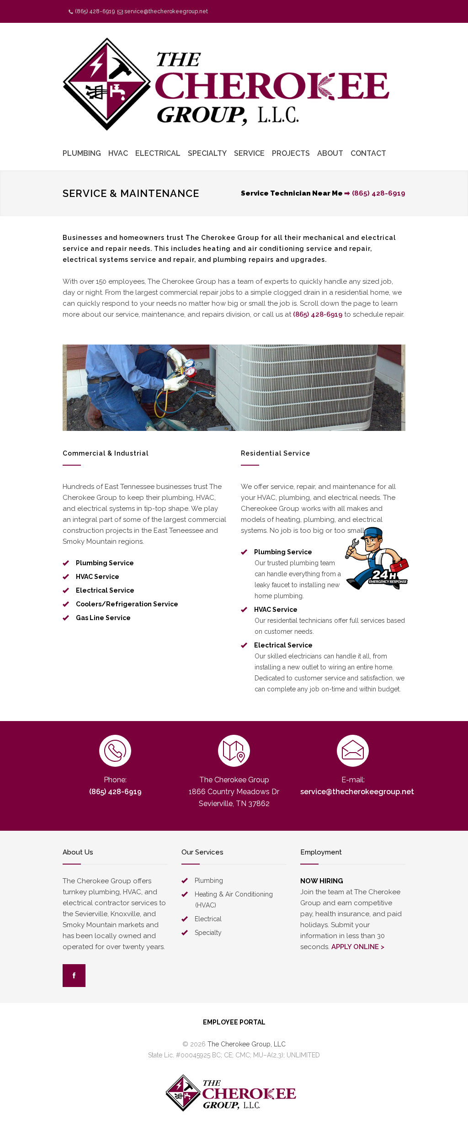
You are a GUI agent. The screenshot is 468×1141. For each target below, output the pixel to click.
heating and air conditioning (253, 248)
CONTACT (368, 153)
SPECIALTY (207, 153)
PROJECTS (291, 153)
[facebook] (74, 975)
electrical (80, 259)
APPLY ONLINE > (357, 947)
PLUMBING (82, 153)
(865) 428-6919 (95, 11)
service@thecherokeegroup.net (166, 11)
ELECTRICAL (158, 153)
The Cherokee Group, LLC (246, 1044)
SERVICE (249, 153)
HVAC (118, 153)
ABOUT (330, 153)
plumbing (230, 259)
